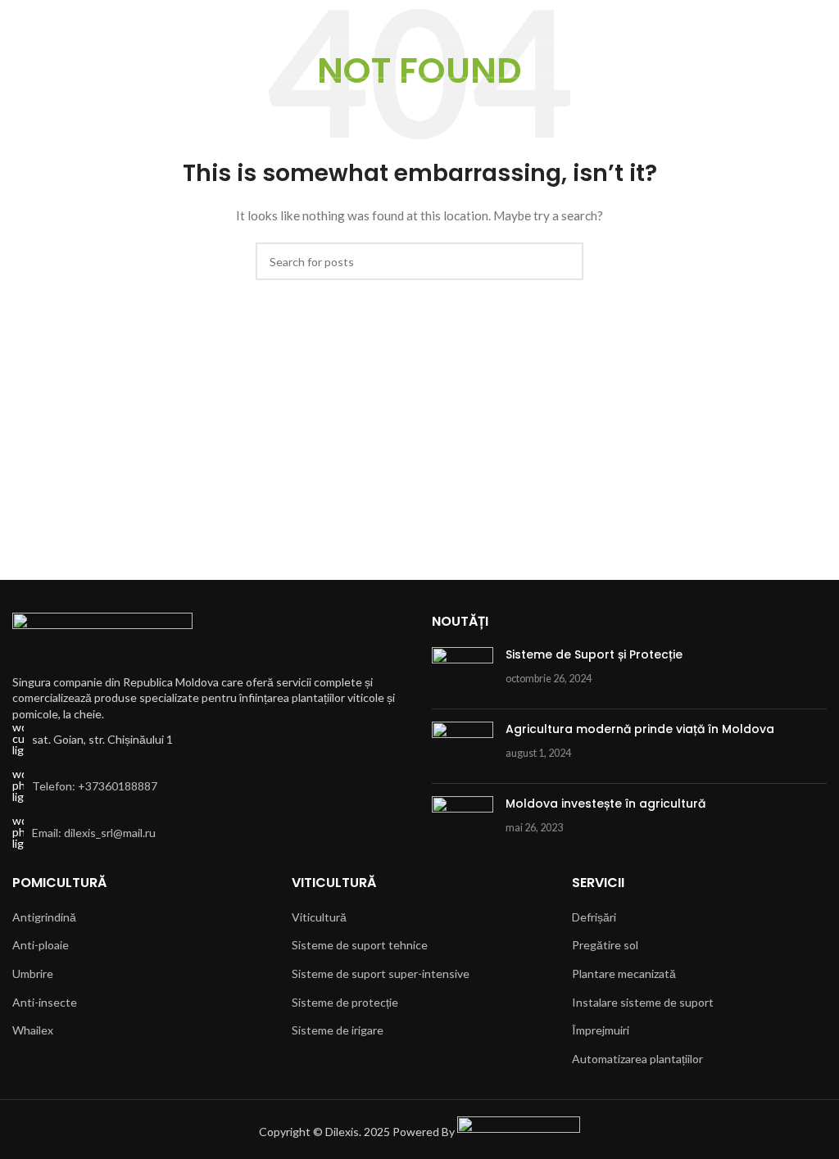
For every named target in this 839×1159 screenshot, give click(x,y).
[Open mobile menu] (19, 24)
